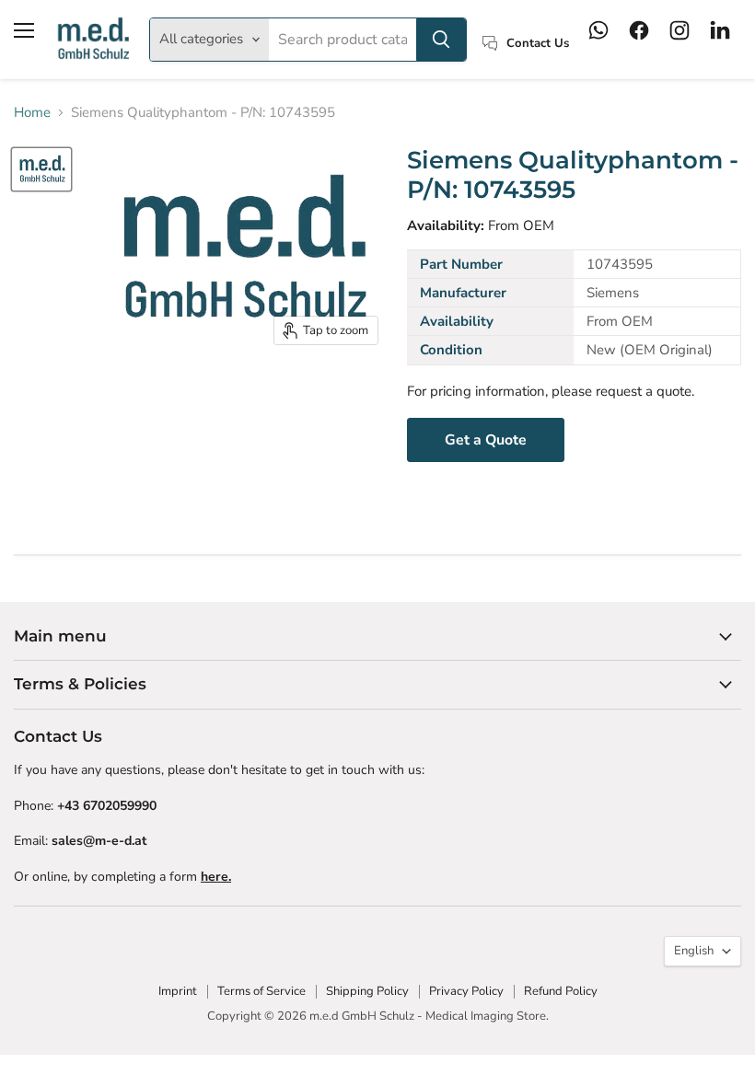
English (694, 950)
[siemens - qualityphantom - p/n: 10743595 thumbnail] (41, 169)
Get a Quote (486, 440)
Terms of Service (261, 991)
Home (32, 113)
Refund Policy (561, 991)
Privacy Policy (466, 991)
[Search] (441, 39)
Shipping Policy (367, 991)
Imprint (177, 991)
